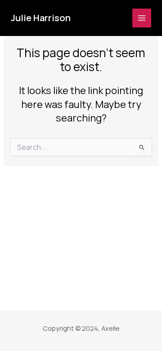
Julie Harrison (41, 18)
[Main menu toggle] (141, 18)
